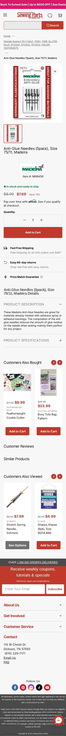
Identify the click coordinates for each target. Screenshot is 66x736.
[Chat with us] (50, 15)
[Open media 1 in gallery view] (55, 71)
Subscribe (55, 589)
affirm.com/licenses (9, 724)
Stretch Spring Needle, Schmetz (16, 529)
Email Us (10, 658)
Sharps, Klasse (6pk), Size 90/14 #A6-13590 (47, 531)
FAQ (6, 662)
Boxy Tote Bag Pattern (47, 416)
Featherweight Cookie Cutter (16, 415)
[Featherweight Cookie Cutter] (17, 403)
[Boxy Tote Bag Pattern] (48, 403)
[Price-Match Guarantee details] (41, 277)
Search (54, 25)
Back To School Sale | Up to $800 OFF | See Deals (33, 4)
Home (7, 36)
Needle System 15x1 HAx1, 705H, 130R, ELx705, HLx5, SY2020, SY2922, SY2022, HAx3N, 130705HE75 (31, 44)
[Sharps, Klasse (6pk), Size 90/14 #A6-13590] (48, 517)
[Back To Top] (60, 730)
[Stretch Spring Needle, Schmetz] (17, 517)
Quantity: (9, 211)
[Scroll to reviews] (33, 159)
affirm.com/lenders (49, 712)
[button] (5, 15)
